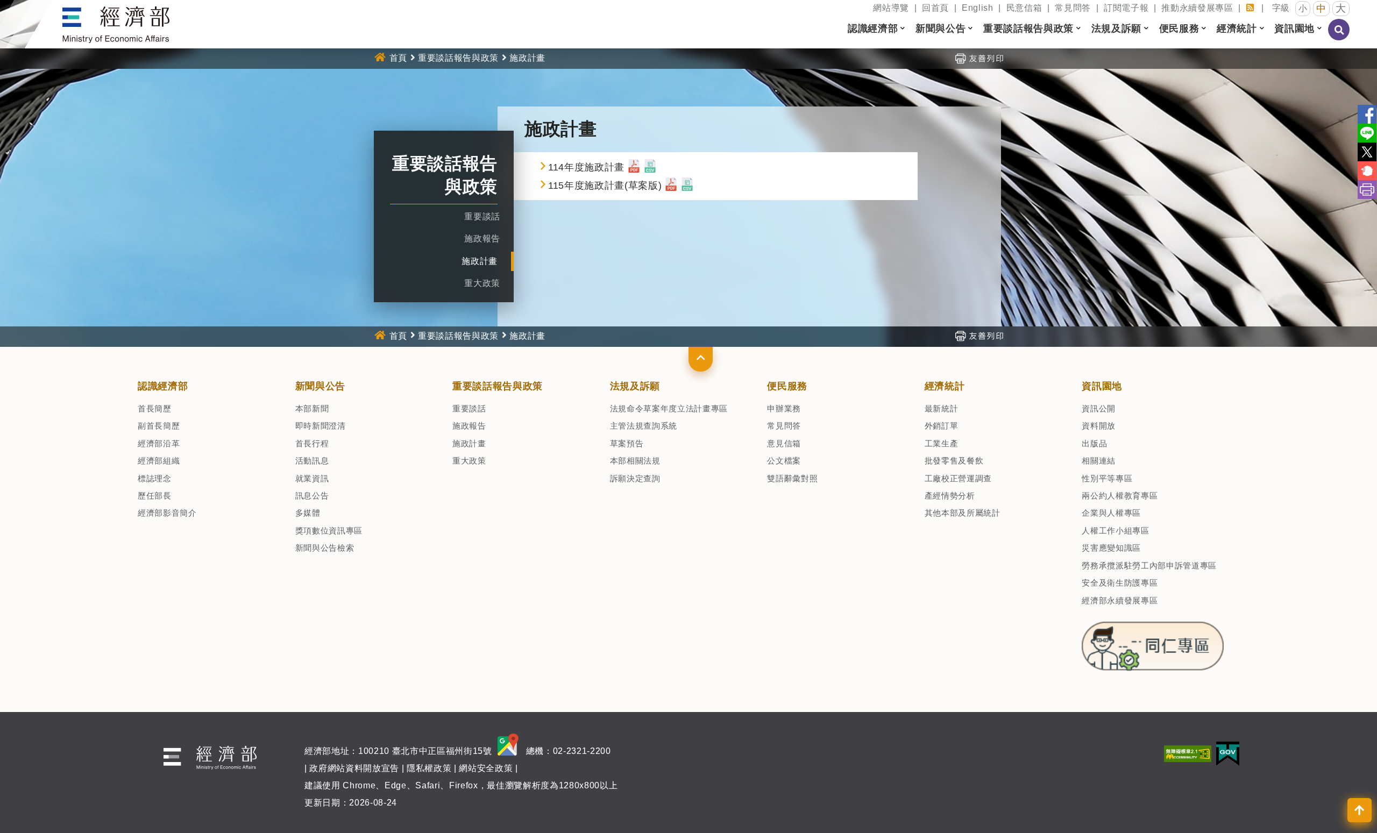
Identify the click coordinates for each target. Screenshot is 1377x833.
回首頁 (935, 7)
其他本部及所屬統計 (962, 512)
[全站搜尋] (1339, 37)
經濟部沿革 (159, 443)
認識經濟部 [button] (873, 28)
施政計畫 (480, 261)
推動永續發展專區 (1197, 7)
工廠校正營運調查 (958, 478)
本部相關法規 (635, 460)
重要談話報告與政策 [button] (1028, 28)
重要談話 (482, 216)
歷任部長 (155, 495)
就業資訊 (312, 478)
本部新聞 (312, 408)
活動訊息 (312, 460)
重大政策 (482, 283)
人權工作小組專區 (1115, 530)
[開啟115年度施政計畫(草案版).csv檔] (687, 185)
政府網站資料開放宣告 (354, 768)
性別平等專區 (1107, 478)
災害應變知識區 (1111, 547)
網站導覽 (891, 7)
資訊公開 (1099, 408)
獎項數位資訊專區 (329, 530)
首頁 (398, 57)
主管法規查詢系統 (643, 425)
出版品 (1094, 443)
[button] (700, 359)
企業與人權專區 (1111, 512)
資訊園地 (1102, 386)
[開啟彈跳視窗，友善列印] (979, 57)
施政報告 (482, 238)
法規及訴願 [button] (1116, 28)
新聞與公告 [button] (940, 28)
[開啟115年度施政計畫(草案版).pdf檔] (671, 185)
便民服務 (787, 386)
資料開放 (1099, 425)
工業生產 (942, 443)
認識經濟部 (163, 386)
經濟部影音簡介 (167, 512)
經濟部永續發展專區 (1120, 600)
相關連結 (1099, 460)
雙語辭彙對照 (792, 478)
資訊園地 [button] (1294, 28)
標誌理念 (155, 478)
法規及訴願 (635, 386)
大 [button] (1341, 8)
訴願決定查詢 (635, 478)
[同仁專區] (1152, 643)
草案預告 (627, 443)
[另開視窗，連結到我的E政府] (1227, 753)
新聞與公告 (320, 386)
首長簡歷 (155, 408)
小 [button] (1303, 8)
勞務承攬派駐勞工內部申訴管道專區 (1149, 565)
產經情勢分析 (950, 495)
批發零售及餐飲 (954, 460)
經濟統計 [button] (1237, 28)
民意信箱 (1024, 7)
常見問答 (1073, 7)
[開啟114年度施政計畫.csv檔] (650, 167)
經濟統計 (945, 386)
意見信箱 (784, 443)
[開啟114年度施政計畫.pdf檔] (634, 167)
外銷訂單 (942, 425)
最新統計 (942, 408)
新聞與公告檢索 (324, 547)
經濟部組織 (159, 460)
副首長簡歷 (159, 425)
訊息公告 (312, 495)
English (977, 7)
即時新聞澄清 (320, 425)
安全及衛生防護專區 (1120, 582)
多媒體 (308, 512)
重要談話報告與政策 (458, 57)
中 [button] (1321, 8)
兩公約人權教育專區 (1120, 495)
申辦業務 (784, 408)
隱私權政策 (429, 768)
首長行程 (312, 443)
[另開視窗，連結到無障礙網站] (1187, 753)
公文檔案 (784, 460)
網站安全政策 (486, 768)
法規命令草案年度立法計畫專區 (669, 408)
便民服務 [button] (1179, 28)
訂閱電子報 (1126, 7)
